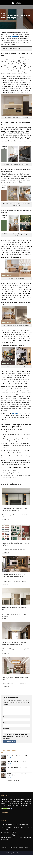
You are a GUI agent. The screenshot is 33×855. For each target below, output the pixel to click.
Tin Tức (3, 13)
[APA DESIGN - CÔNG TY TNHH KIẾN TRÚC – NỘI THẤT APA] (16, 2)
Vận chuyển (28, 847)
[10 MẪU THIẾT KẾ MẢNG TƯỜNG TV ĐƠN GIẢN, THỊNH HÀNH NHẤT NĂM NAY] (16, 564)
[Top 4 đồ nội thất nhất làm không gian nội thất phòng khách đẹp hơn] (16, 636)
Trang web (6, 728)
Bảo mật (4, 847)
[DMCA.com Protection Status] (5, 808)
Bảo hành (20, 847)
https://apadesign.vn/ (12, 458)
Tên (4, 717)
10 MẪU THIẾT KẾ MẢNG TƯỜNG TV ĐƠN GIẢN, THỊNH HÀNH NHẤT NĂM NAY (15, 575)
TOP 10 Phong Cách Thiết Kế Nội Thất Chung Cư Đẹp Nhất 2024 (14, 509)
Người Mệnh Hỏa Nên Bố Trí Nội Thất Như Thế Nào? (15, 544)
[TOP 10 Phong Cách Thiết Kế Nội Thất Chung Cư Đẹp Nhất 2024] (16, 502)
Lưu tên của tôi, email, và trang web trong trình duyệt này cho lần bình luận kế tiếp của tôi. (15, 736)
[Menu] (2, 2)
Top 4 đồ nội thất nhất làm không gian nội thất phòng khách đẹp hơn (14, 643)
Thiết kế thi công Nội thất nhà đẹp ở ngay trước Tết (15, 678)
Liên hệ (9, 757)
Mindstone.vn (23, 853)
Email (5, 722)
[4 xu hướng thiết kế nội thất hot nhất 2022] (16, 601)
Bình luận (6, 704)
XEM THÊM (5, 519)
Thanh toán (12, 847)
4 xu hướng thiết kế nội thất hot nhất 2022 (14, 608)
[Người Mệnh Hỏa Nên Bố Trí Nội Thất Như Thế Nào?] (16, 533)
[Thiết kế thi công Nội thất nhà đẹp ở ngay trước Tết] (16, 671)
